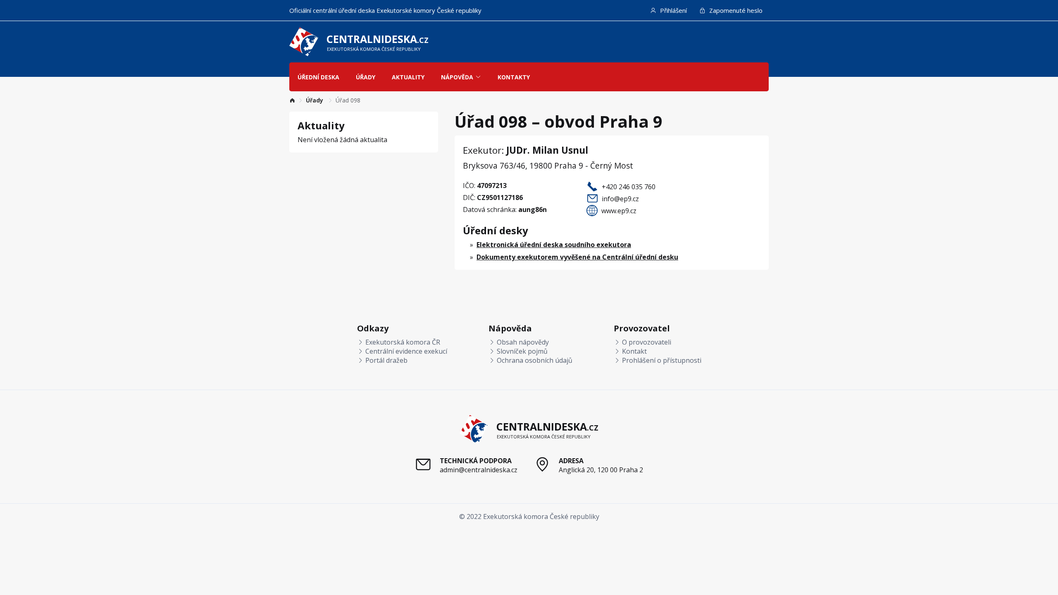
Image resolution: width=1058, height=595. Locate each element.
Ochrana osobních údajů (533, 360)
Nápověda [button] (457, 77)
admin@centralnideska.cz (478, 469)
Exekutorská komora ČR (402, 342)
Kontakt (633, 351)
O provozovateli (645, 342)
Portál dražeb (385, 360)
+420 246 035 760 (628, 186)
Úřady (365, 77)
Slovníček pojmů (521, 351)
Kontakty (514, 77)
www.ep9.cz (618, 210)
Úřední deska (318, 77)
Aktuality (408, 77)
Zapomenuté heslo (735, 10)
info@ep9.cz (620, 198)
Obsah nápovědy (522, 342)
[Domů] (292, 100)
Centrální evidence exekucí (405, 351)
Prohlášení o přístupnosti (660, 360)
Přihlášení (672, 10)
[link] (292, 100)
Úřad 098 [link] (348, 100)
